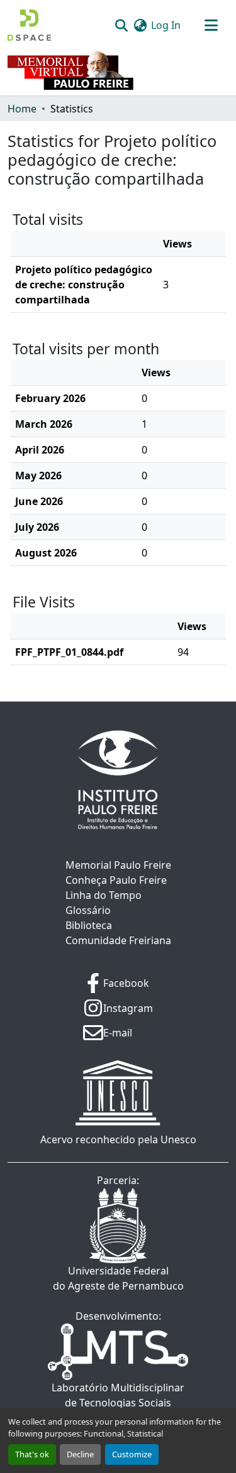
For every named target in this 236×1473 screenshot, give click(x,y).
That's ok (32, 1454)
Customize (132, 1454)
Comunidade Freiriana (118, 940)
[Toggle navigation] (210, 25)
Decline (80, 1454)
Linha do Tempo (103, 895)
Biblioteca (88, 925)
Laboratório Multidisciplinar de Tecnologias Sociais (118, 1395)
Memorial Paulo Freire (118, 865)
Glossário (88, 910)
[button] (29, 25)
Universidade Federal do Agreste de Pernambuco (118, 1278)
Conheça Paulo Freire (116, 880)
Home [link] (22, 109)
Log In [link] (166, 25)
